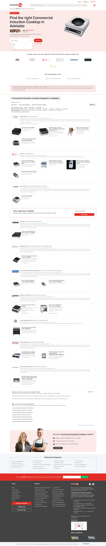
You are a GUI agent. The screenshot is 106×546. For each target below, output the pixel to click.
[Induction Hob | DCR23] (25, 126)
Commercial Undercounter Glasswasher (63, 464)
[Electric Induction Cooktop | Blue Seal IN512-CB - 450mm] (80, 159)
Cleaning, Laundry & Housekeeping (42, 496)
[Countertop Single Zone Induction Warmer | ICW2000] (25, 230)
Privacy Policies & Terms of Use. (41, 544)
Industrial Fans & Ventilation (58, 500)
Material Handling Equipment (58, 502)
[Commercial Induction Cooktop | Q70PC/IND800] (25, 279)
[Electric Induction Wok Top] (25, 170)
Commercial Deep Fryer (17, 467)
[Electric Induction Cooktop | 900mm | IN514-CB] (53, 159)
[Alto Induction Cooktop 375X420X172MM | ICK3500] (25, 350)
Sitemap (13, 500)
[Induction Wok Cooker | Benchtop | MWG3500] (25, 137)
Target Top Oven (52, 110)
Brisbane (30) (38, 109)
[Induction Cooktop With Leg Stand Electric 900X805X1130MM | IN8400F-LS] (52, 350)
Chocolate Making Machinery (40, 494)
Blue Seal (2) (32, 107)
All (43, 107)
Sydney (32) (31, 109)
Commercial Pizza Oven (38, 466)
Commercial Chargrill (42, 110)
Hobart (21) (51, 109)
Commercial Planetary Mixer (39, 468)
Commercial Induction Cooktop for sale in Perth (21, 414)
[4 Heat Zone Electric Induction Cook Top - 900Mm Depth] (25, 159)
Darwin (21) (65, 109)
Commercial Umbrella (58, 462)
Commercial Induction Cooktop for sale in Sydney (22, 410)
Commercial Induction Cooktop (39, 104)
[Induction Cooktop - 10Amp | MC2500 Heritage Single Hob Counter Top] (53, 126)
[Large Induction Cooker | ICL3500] (25, 303)
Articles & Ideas (15, 489)
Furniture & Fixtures (56, 498)
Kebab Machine (78, 462)
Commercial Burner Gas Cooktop (28, 110)
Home (13, 487)
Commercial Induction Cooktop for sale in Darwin (22, 421)
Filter (93, 104)
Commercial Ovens (56, 487)
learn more (58, 448)
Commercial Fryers (38, 504)
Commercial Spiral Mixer (59, 460)
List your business (22, 503)
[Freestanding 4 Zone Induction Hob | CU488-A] (52, 303)
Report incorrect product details (86, 425)
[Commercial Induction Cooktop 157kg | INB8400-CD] (25, 326)
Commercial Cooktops (24, 104)
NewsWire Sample (15, 498)
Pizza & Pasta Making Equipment (59, 504)
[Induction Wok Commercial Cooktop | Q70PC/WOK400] (52, 279)
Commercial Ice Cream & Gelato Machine (42, 464)
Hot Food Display (79, 460)
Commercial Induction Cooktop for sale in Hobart (22, 416)
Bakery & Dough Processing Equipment (42, 487)
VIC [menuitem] (13, 46)
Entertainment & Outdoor (57, 491)
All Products (14, 104)
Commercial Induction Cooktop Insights (20, 111)
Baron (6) (21, 107)
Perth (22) (45, 109)
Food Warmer (57, 468)
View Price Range (38, 43)
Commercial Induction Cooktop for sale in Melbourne (22, 407)
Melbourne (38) (23, 109)
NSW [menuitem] (14, 44)
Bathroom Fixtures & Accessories (41, 491)
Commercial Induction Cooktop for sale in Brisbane (22, 412)
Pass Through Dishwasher (81, 464)
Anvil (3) (26, 107)
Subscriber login (21, 510)
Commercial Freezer (37, 460)
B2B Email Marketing (16, 496)
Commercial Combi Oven (17, 463)
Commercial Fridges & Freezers (41, 502)
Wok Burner (60, 110)
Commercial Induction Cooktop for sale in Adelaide (22, 419)
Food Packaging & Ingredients (58, 494)
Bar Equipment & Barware (40, 489)
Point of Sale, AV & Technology (58, 506)
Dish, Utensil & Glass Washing (58, 489)
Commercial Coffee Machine (18, 461)
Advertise (93, 1)
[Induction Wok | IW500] (25, 194)
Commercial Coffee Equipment (41, 498)
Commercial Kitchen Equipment (41, 506)
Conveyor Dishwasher (59, 466)
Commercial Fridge (37, 462)
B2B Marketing (15, 494)
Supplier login (21, 506)
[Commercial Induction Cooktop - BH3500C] (25, 254)
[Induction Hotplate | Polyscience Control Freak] (80, 126)
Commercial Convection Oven (18, 465)
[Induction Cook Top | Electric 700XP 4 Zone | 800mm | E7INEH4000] (25, 375)
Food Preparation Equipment (58, 496)
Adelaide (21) (58, 109)
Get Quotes (38, 40)
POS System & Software (80, 466)
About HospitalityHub (16, 491)
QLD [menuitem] (14, 49)
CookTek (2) (38, 107)
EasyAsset (85, 511)
